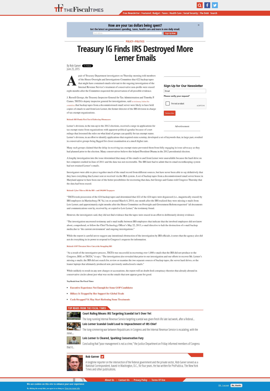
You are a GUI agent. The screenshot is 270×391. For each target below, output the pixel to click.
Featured (146, 13)
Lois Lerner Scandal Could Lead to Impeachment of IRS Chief (120, 324)
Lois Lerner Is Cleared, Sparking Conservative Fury (113, 338)
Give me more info (72, 388)
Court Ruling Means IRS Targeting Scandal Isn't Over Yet (117, 313)
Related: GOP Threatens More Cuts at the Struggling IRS (89, 246)
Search (213, 13)
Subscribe (169, 113)
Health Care (176, 13)
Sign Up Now (170, 33)
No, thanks (236, 385)
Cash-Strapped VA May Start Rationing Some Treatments (100, 299)
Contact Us (124, 380)
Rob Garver (75, 65)
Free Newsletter (131, 13)
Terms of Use (158, 380)
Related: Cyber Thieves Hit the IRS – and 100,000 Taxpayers (91, 190)
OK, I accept (223, 385)
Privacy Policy (140, 380)
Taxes (165, 13)
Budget (156, 13)
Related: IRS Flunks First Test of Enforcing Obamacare (89, 119)
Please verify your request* (177, 96)
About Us (109, 380)
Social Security (190, 13)
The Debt (204, 13)
